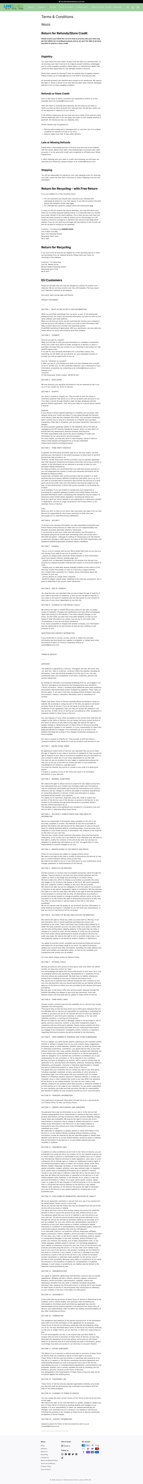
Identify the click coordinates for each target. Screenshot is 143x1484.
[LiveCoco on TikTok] (62, 1458)
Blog (53, 7)
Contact (82, 7)
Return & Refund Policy (49, 1460)
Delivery (44, 1449)
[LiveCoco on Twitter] (73, 1454)
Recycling (66, 7)
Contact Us (45, 1457)
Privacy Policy (46, 1466)
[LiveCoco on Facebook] (66, 1454)
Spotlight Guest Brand (107, 7)
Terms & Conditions (48, 1463)
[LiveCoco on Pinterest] (76, 1454)
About (42, 7)
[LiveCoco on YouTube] (69, 1454)
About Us (44, 1452)
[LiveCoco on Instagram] (62, 1454)
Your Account (46, 1469)
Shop (31, 7)
